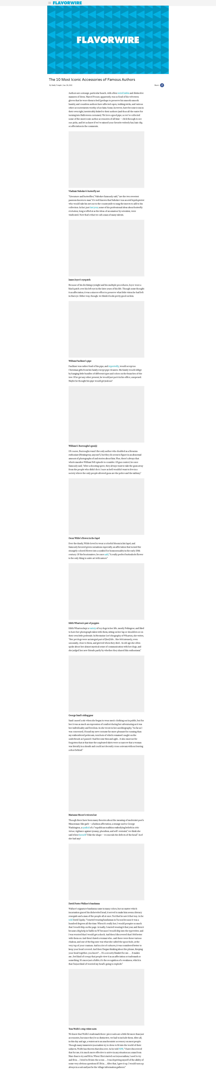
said (106, 554)
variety (92, 628)
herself (82, 835)
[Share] (162, 85)
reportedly (114, 366)
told (71, 920)
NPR (121, 1049)
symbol (85, 827)
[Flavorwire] (67, 3)
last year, (94, 207)
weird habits (123, 93)
